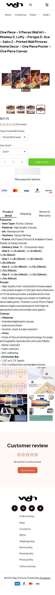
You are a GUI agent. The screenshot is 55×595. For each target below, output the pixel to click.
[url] (45, 578)
